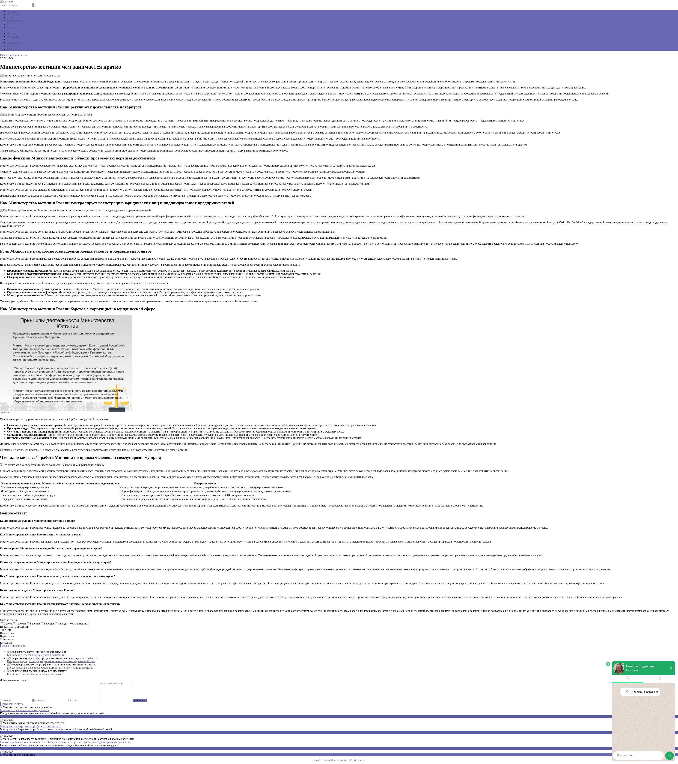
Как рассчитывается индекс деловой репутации (36, 654)
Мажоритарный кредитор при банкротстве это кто (30, 726)
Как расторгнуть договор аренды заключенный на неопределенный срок (51, 661)
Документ (13, 14)
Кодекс (11, 23)
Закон (10, 17)
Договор (12, 11)
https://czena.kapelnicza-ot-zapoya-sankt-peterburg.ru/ (339, 760)
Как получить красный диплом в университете (35, 674)
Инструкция (14, 20)
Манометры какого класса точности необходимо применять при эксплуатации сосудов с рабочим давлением (65, 742)
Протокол (13, 27)
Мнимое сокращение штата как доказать (24, 710)
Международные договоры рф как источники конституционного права (50, 667)
